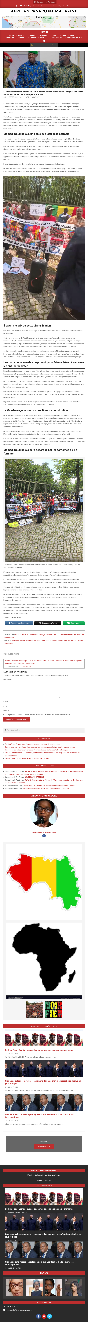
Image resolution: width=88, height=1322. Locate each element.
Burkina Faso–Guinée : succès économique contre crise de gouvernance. (32, 744)
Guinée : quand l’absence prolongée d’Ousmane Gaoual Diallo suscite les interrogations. (38, 750)
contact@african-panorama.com (19, 1310)
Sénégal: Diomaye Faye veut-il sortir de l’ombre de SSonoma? (46, 789)
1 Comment (35, 97)
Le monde (16, 1240)
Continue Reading (44, 1180)
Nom (5, 702)
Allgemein (11, 1268)
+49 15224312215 (13, 1306)
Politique (24, 1212)
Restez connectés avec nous (44, 832)
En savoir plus (44, 1147)
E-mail (5, 706)
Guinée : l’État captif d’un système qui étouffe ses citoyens (27, 758)
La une (17, 1212)
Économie (11, 1212)
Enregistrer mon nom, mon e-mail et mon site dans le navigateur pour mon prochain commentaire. (38, 715)
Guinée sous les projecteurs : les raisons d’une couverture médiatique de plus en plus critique (40, 747)
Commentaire (8, 679)
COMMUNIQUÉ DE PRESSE (34, 777)
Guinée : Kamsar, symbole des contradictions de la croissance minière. (49, 786)
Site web (6, 711)
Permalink (27, 666)
